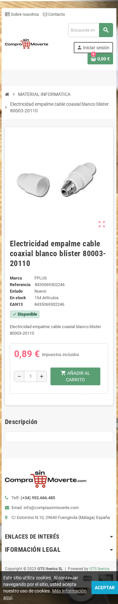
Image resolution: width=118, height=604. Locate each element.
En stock (18, 297)
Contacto (56, 14)
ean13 (16, 304)
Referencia (20, 284)
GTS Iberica (99, 569)
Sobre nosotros (24, 14)
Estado (16, 291)
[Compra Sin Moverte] (26, 43)
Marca (16, 278)
